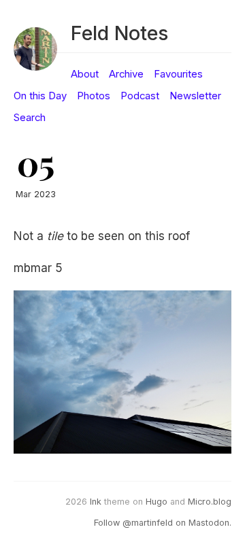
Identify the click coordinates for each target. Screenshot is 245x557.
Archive (126, 74)
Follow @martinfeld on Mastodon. (162, 523)
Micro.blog (209, 501)
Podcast (139, 96)
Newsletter (195, 96)
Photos (93, 96)
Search (30, 118)
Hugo (156, 501)
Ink (95, 501)
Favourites (178, 74)
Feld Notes (119, 33)
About (85, 74)
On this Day (40, 96)
